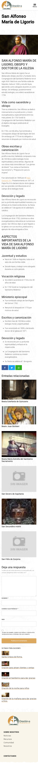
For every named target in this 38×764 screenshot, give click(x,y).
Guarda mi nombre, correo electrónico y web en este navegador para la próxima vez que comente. (18, 633)
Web (3, 619)
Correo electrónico (10, 609)
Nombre (5, 598)
